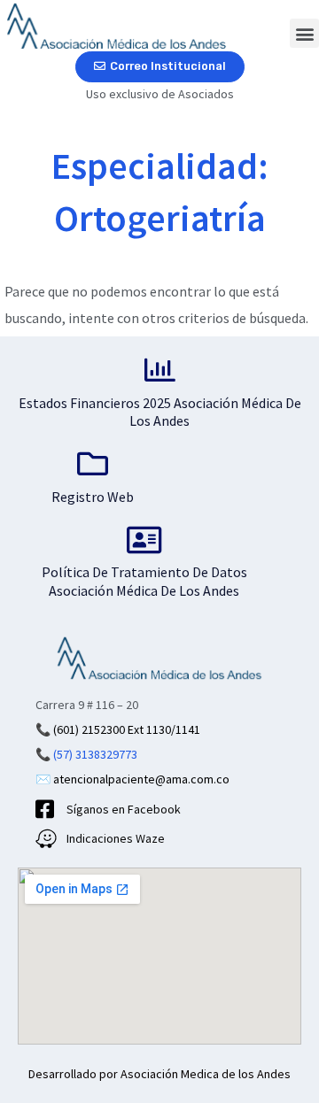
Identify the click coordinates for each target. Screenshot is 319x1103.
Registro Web (92, 496)
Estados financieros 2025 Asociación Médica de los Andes (160, 412)
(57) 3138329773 (95, 754)
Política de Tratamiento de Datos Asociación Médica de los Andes (144, 581)
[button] (304, 33)
